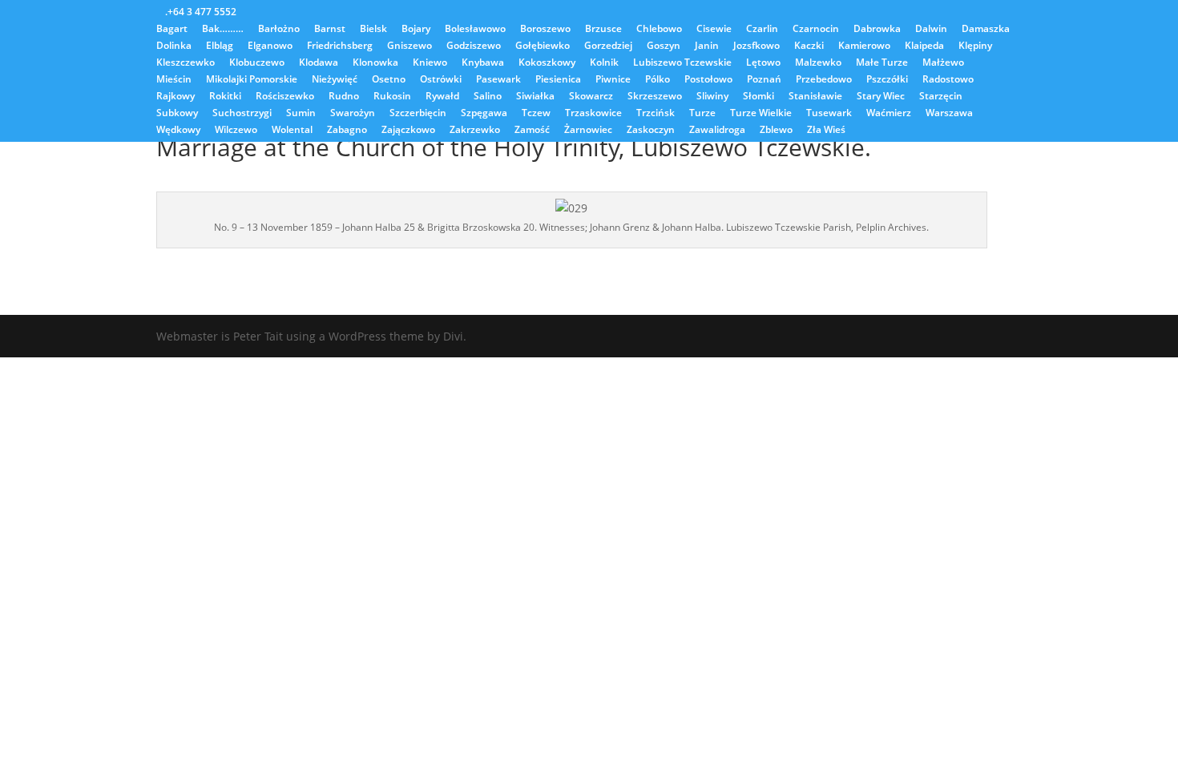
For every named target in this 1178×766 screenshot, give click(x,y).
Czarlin (762, 29)
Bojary (415, 29)
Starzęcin (940, 97)
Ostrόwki (441, 80)
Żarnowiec (588, 130)
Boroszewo (545, 29)
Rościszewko (285, 97)
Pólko (657, 80)
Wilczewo (236, 130)
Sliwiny (712, 97)
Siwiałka (535, 97)
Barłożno (279, 29)
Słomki (758, 97)
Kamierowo (864, 46)
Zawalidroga (717, 130)
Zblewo (776, 130)
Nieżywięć (334, 80)
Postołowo (708, 80)
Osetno (388, 80)
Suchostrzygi (242, 113)
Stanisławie (815, 97)
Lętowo (763, 63)
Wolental (292, 130)
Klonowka (375, 63)
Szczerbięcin (417, 113)
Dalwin (931, 29)
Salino (488, 97)
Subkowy (177, 113)
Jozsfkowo (756, 46)
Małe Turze (882, 63)
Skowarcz (591, 97)
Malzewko (818, 63)
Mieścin (174, 80)
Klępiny (975, 46)
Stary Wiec (881, 97)
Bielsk (373, 29)
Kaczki (809, 46)
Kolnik (604, 63)
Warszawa (949, 113)
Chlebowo (659, 29)
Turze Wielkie (761, 113)
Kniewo (430, 63)
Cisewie (714, 29)
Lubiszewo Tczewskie (682, 63)
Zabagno (347, 130)
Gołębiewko (542, 46)
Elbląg (219, 46)
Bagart (172, 29)
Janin (707, 46)
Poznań (764, 80)
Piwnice (613, 80)
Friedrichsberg (340, 46)
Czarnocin (816, 29)
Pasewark (498, 80)
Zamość (532, 130)
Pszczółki (887, 80)
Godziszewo (473, 46)
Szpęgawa (484, 113)
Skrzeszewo (654, 97)
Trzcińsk (655, 113)
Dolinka (174, 46)
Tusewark (829, 113)
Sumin (301, 113)
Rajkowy (175, 97)
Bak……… (223, 29)
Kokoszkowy (546, 63)
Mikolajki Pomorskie (251, 80)
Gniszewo (409, 46)
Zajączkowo (408, 130)
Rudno (344, 97)
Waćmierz (888, 113)
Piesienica (558, 80)
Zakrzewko (475, 130)
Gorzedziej (608, 46)
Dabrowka (877, 29)
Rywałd (442, 97)
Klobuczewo (256, 63)
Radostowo (948, 80)
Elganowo (270, 46)
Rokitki (225, 97)
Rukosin (392, 97)
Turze (702, 113)
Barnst (329, 29)
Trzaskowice (593, 113)
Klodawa (318, 63)
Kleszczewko (185, 63)
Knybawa (483, 63)
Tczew (536, 113)
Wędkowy (178, 130)
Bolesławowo (475, 29)
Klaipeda (924, 46)
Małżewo (943, 63)
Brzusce (603, 29)
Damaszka (986, 29)
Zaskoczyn (651, 130)
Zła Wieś (826, 130)
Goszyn (663, 46)
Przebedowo (824, 80)
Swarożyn (352, 113)
